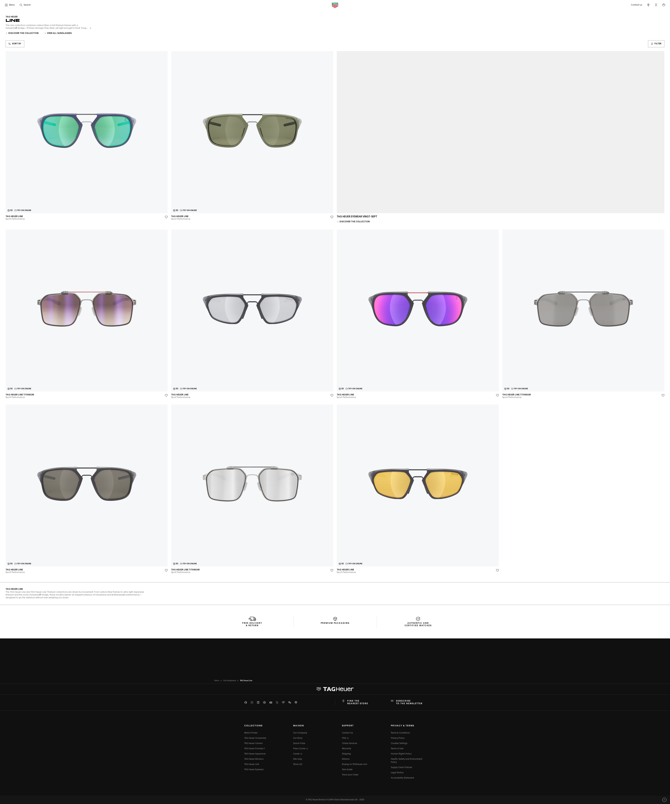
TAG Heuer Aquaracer (255, 754)
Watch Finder (251, 733)
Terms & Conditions (400, 733)
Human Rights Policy (401, 754)
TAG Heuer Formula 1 (254, 749)
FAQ (344, 738)
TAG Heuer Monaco (254, 759)
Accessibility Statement (402, 778)
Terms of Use (397, 749)
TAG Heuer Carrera (253, 743)
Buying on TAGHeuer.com (354, 764)
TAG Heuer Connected (255, 738)
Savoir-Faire (299, 743)
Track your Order (350, 775)
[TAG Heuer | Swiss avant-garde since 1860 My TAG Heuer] (335, 689)
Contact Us (347, 733)
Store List (297, 764)
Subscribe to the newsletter (409, 702)
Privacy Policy (397, 738)
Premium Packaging (335, 623)
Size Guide (347, 770)
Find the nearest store (357, 702)
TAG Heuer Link (251, 764)
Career (296, 754)
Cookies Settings (399, 743)
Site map (297, 759)
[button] (656, 5)
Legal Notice (397, 773)
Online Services (349, 743)
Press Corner (299, 749)
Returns (345, 759)
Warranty (346, 749)
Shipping (346, 754)
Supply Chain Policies (401, 767)
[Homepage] (335, 5)
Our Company (300, 733)
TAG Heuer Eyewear (254, 770)
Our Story (297, 738)
